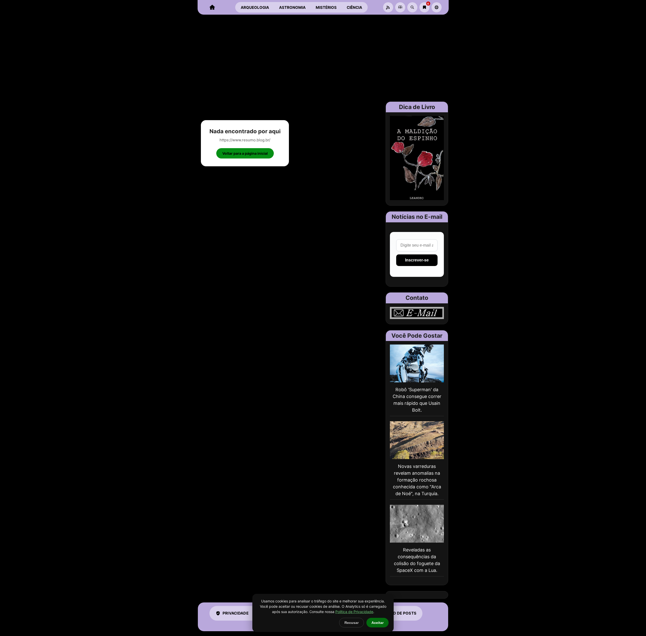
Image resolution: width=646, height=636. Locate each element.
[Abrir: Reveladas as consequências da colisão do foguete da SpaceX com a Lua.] (417, 524)
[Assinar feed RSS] (388, 7)
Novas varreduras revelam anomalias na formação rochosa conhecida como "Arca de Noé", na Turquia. (417, 480)
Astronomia (292, 7)
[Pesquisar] (412, 7)
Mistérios (326, 7)
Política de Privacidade (354, 612)
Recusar (351, 623)
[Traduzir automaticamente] (437, 7)
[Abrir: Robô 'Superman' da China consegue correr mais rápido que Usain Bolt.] (417, 363)
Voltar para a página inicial (245, 153)
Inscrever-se (417, 260)
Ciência (354, 7)
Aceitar (377, 623)
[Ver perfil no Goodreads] (400, 7)
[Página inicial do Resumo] (212, 7)
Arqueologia (255, 7)
